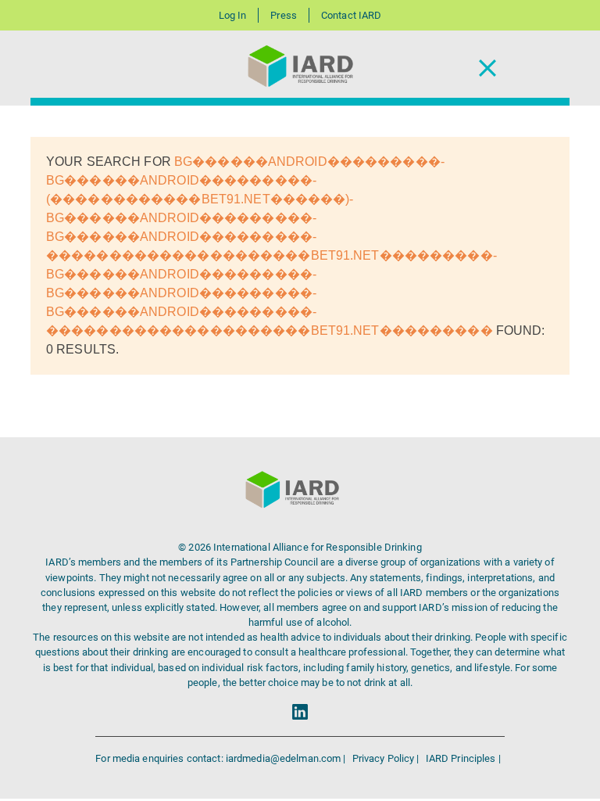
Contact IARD (351, 15)
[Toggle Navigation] (487, 68)
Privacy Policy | (387, 758)
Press (283, 15)
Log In (233, 15)
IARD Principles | (463, 758)
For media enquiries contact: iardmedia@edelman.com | (221, 758)
